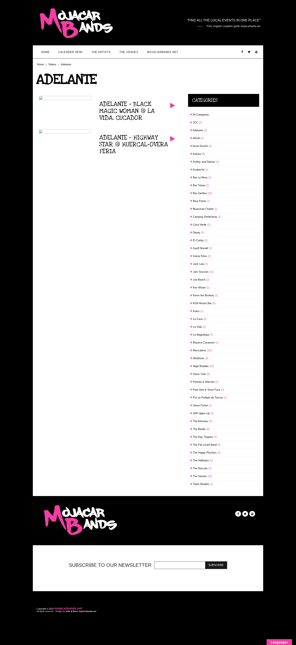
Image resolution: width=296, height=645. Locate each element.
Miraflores (200, 358)
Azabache (200, 169)
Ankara (198, 153)
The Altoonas (202, 421)
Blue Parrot (201, 201)
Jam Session (202, 271)
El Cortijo (199, 240)
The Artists (101, 52)
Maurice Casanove (205, 342)
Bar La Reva (201, 177)
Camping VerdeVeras (206, 216)
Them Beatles (202, 484)
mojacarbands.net (162, 52)
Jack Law (200, 263)
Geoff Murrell (202, 248)
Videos (52, 64)
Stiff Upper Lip (202, 413)
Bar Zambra (202, 193)
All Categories (200, 114)
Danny (198, 232)
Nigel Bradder (203, 366)
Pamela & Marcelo (205, 381)
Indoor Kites (201, 256)
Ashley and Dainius (205, 161)
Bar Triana (200, 185)
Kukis (197, 311)
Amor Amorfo (202, 146)
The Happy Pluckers (206, 452)
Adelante (66, 64)
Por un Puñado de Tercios (209, 397)
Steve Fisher (202, 405)
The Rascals (201, 468)
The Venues (128, 52)
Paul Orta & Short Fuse (208, 389)
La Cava (199, 318)
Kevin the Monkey (205, 295)
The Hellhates (202, 460)
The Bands (200, 429)
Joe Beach (200, 279)
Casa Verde (201, 224)
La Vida (199, 326)
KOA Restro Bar (203, 303)
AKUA (198, 138)
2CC (197, 122)
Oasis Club (201, 374)
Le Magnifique (202, 334)
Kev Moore (200, 287)
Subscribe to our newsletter (110, 565)
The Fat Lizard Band (206, 444)
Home (45, 52)
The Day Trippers (204, 436)
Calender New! (70, 52)
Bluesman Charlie (204, 208)
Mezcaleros (202, 350)
